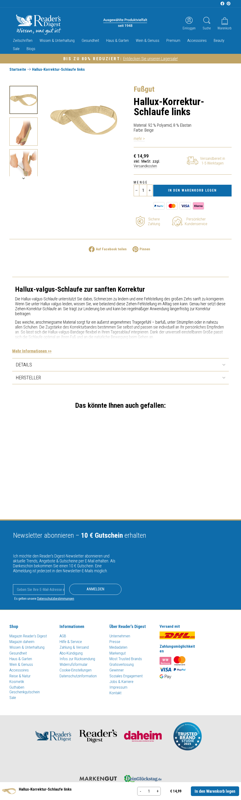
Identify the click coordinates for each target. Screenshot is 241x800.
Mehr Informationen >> (32, 351)
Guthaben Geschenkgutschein (24, 689)
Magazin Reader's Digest (28, 636)
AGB (63, 636)
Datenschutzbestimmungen (55, 598)
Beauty (219, 40)
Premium (173, 40)
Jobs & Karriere (121, 681)
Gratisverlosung (121, 664)
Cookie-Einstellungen (76, 670)
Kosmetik (16, 681)
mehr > (139, 138)
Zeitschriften (22, 40)
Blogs (31, 48)
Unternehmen (119, 636)
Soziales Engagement (126, 676)
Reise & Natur (20, 676)
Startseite (17, 69)
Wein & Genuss (147, 40)
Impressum (118, 687)
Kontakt (115, 692)
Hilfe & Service (71, 641)
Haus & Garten (117, 40)
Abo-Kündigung (71, 653)
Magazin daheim (21, 641)
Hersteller (28, 377)
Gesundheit (90, 40)
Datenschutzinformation (78, 676)
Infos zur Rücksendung (77, 658)
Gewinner (116, 670)
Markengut (117, 653)
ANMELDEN (95, 589)
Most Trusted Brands (125, 658)
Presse (114, 641)
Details (24, 365)
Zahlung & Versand (74, 647)
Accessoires (197, 40)
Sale (16, 48)
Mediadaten (118, 647)
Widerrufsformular (74, 664)
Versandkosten (145, 166)
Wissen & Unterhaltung (57, 40)
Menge (141, 182)
